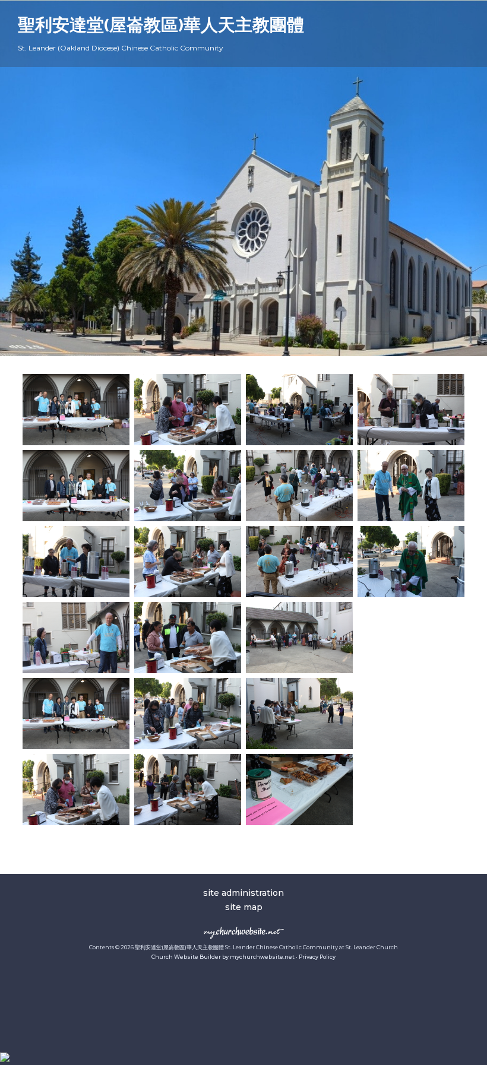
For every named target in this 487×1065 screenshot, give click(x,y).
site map (244, 907)
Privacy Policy (317, 956)
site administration (243, 893)
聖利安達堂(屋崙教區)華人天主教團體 (161, 26)
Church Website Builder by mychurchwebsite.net (223, 956)
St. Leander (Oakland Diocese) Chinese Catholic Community (120, 47)
